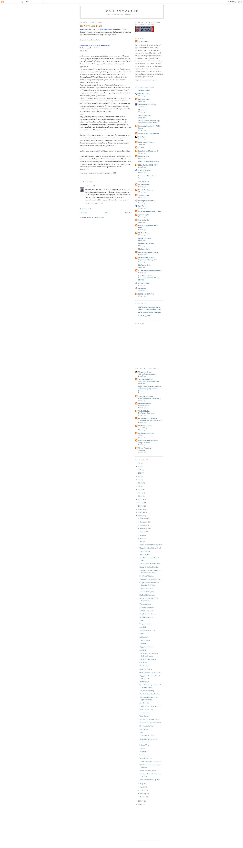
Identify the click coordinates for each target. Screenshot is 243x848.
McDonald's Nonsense (147, 595)
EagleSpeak (142, 136)
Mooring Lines (143, 195)
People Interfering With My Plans (150, 544)
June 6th (142, 748)
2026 (140, 463)
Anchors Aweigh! (144, 90)
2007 (140, 516)
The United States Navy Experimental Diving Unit (147, 258)
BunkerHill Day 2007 (146, 736)
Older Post (128, 212)
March (142, 790)
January (143, 797)
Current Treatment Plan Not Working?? (150, 420)
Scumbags (142, 751)
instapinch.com (143, 181)
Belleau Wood (144, 745)
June (142, 538)
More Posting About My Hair (149, 779)
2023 (140, 466)
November (144, 522)
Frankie (142, 541)
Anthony (88, 186)
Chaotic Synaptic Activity (147, 104)
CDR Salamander (144, 99)
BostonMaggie (144, 41)
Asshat (141, 620)
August (142, 532)
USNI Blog (142, 288)
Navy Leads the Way (146, 726)
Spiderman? (143, 637)
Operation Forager (145, 669)
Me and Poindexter (145, 448)
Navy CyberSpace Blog (146, 200)
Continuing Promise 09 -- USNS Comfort (149, 127)
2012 (140, 499)
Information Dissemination (147, 175)
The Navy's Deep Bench (91, 25)
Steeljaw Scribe (143, 220)
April (142, 787)
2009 (140, 509)
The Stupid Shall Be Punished (148, 252)
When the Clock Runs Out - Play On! (149, 398)
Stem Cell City (142, 428)
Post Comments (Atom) (97, 217)
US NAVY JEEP (143, 283)
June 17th (142, 650)
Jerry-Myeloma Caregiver (147, 418)
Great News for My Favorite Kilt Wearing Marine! (150, 686)
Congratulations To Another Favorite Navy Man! (149, 583)
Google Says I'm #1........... (148, 614)
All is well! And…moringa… (147, 374)
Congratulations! (145, 624)
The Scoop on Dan (144, 403)
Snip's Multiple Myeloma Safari (149, 386)
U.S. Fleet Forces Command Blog (149, 270)
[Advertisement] (148, 824)
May (142, 783)
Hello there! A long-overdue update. (149, 381)
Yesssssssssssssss (145, 604)
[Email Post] (114, 173)
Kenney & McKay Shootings (149, 567)
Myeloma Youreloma (145, 396)
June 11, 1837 (144, 703)
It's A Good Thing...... (146, 576)
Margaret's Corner (145, 372)
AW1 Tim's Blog (144, 93)
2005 (140, 804)
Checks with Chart (144, 115)
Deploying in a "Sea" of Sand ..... (149, 133)
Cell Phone (143, 662)
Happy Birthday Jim (144, 442)
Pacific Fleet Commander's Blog (149, 211)
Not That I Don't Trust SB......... (149, 719)
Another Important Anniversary (150, 761)
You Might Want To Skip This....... (151, 563)
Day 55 (140, 435)
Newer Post (83, 212)
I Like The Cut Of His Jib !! (147, 165)
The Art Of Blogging (146, 591)
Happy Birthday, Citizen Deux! (150, 548)
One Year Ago (144, 666)
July (141, 535)
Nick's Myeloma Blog (145, 379)
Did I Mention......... (146, 617)
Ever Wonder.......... (145, 713)
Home (106, 212)
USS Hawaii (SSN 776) (146, 294)
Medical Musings (144, 411)
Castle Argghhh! (144, 315)
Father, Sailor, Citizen (146, 142)
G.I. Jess (141, 147)
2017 (140, 483)
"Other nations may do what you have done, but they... (150, 571)
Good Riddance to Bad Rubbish (150, 672)
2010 (140, 506)
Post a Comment (85, 209)
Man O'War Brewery (145, 190)
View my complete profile (146, 80)
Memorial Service (143, 405)
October (143, 525)
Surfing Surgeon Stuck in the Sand (148, 226)
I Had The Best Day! (146, 709)
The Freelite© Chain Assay (146, 413)
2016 (140, 486)
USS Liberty (143, 729)
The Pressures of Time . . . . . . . (148, 243)
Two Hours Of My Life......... (148, 630)
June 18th (142, 643)
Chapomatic (142, 110)
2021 (140, 470)
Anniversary (142, 450)
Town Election (144, 716)
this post (150, 76)
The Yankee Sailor (144, 265)
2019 (140, 476)
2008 (140, 512)
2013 (140, 496)
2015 (140, 489)
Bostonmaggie (122, 10)
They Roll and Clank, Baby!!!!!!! (150, 706)
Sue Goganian (144, 681)
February (143, 793)
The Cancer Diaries (145, 425)
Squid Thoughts (143, 214)
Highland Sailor (144, 156)
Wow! (141, 732)
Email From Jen (144, 755)
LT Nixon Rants (143, 184)
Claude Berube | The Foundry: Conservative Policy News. (149, 121)
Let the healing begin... (146, 433)
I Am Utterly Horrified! (147, 607)
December (143, 518)
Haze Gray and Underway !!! (148, 151)
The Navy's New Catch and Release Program (148, 654)
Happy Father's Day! (146, 647)
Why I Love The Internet (147, 770)
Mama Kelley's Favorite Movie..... (151, 579)
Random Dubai (144, 640)
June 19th (142, 627)
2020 (140, 473)
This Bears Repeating (146, 690)
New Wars (141, 206)
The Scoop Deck (143, 249)
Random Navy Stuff (146, 588)
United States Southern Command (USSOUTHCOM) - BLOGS (148, 278)
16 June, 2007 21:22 (94, 203)
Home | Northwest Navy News (148, 161)
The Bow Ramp (143, 233)
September (144, 528)
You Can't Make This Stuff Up (149, 694)
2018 (140, 479)
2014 (140, 493)
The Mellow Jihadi (144, 238)
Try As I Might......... (146, 758)
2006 (140, 801)
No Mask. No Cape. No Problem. (150, 722)
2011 (140, 502)
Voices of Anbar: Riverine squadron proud (148, 698)
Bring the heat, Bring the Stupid (149, 312)
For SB (141, 633)
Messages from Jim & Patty (148, 440)
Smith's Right (144, 554)
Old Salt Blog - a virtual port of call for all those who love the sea (149, 308)
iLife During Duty (144, 170)
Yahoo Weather (144, 551)
